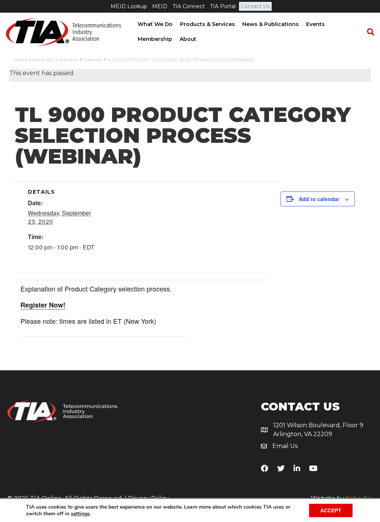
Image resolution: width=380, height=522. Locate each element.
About (188, 39)
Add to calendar (319, 199)
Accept (330, 510)
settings (80, 513)
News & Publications (270, 24)
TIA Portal (223, 6)
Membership (155, 39)
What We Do (155, 24)
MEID (159, 6)
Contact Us (255, 6)
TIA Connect (189, 6)
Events (315, 24)
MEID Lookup (129, 6)
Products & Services (207, 24)
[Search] (367, 32)
